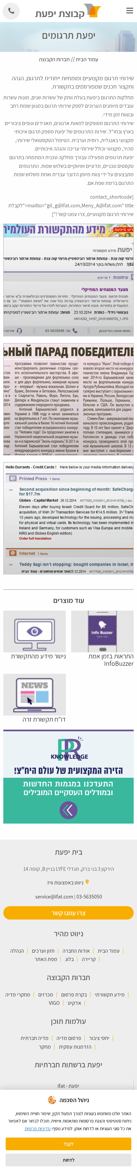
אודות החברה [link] (76, 951)
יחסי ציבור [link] (99, 1038)
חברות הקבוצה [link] (54, 59)
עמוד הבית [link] (87, 59)
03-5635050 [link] (89, 896)
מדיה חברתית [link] (35, 1038)
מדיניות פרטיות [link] (38, 1129)
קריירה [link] (89, 959)
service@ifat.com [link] (54, 896)
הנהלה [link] (17, 951)
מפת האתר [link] (46, 959)
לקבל (68, 1144)
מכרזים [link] (45, 994)
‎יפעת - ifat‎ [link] (68, 1085)
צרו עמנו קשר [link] (69, 913)
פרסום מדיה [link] (69, 1038)
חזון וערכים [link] (43, 951)
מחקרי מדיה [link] (17, 994)
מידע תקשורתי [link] (110, 994)
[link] (69, 10)
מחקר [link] (45, 1047)
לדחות (68, 1160)
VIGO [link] (54, 1003)
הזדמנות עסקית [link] (75, 1047)
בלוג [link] (69, 959)
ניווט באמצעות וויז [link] (65, 882)
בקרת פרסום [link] (74, 994)
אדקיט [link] (74, 1003)
